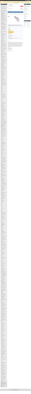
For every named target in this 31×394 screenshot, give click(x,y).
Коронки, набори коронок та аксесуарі (3, 132)
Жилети (1, 211)
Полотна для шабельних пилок (3, 162)
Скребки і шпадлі (2, 219)
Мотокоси (2, 221)
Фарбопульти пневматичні (3, 311)
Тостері (1, 322)
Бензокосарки (2, 222)
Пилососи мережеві (3, 326)
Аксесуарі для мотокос (3, 282)
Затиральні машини (3, 50)
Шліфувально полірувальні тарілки (3, 176)
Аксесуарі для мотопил (3, 284)
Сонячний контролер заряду (3, 59)
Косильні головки (2, 178)
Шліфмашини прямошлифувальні (3, 125)
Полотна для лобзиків (3, 168)
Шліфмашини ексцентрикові (3, 130)
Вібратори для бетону (3, 43)
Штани (1, 203)
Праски (1, 321)
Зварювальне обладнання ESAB (3, 9)
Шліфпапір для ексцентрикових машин (3, 167)
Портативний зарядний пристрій (3, 57)
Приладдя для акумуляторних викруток (3, 293)
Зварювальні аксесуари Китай (3, 20)
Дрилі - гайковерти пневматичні (3, 310)
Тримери (2, 202)
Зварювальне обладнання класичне (3, 31)
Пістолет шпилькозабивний (3, 273)
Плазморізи (2, 199)
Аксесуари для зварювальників (2, 64)
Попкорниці (2, 327)
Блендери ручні (2, 324)
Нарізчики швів (2, 36)
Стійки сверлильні (2, 37)
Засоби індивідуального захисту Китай (3, 15)
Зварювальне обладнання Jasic (3, 6)
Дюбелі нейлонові (2, 298)
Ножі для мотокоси (3, 179)
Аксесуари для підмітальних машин (3, 300)
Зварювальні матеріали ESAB (3, 11)
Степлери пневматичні (3, 275)
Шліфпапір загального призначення (3, 290)
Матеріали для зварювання (3, 10)
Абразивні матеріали (3, 29)
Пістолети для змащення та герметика (3, 84)
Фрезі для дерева (3, 182)
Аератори (2, 215)
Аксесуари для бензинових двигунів (3, 47)
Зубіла (1, 137)
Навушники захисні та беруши (3, 198)
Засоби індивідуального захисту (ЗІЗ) (3, 17)
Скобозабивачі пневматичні (3, 274)
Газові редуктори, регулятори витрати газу (3, 23)
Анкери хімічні (2, 39)
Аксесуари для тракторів (3, 232)
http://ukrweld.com (26, 12)
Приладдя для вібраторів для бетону (3, 45)
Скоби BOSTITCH (2, 276)
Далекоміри (2, 141)
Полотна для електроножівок (2, 270)
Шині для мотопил (2, 181)
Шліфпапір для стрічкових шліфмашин (3, 165)
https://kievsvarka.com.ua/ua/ (26, 14)
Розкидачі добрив (2, 279)
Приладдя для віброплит (3, 44)
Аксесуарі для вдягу (3, 212)
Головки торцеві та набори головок (3, 354)
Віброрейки (2, 52)
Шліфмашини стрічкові (3, 129)
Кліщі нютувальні (2, 217)
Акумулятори (2, 65)
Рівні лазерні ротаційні (3, 142)
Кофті (1, 210)
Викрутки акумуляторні (3, 213)
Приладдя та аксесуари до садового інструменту (3, 373)
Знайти (21, 6)
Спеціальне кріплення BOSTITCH (3, 302)
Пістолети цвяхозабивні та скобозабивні (3, 143)
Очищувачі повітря (3, 328)
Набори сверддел (2, 136)
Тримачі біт (2, 170)
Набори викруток (2, 82)
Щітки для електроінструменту (3, 174)
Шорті (1, 204)
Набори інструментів (3, 374)
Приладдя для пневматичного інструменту (3, 313)
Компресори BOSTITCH (3, 272)
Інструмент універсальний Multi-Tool (3, 135)
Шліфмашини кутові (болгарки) (3, 127)
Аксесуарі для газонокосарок (2, 201)
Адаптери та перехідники (3, 192)
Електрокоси (2, 138)
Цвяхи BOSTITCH (2, 277)
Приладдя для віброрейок (3, 53)
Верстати (2, 140)
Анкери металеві (2, 297)
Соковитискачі (2, 325)
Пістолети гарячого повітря (3, 83)
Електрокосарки (2, 223)
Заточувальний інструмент (3, 283)
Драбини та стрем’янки (3, 377)
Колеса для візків (2, 375)
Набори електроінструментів (3, 185)
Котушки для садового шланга (3, 378)
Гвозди (1, 30)
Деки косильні (2, 285)
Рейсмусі (2, 301)
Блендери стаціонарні (3, 323)
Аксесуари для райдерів (3, 286)
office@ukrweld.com (26, 16)
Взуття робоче (2, 208)
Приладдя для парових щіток (3, 287)
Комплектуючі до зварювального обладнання (3, 18)
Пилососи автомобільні (3, 278)
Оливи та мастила (2, 38)
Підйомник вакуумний (3, 214)
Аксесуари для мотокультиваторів (2, 231)
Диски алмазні (2, 169)
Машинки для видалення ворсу (3, 330)
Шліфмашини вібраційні (3, 128)
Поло (1, 207)
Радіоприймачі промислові (3, 184)
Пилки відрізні (2, 190)
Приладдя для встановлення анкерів (3, 41)
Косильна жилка (2, 177)
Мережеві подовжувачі (3, 376)
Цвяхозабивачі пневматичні (3, 271)
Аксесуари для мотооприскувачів (2, 281)
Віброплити (2, 42)
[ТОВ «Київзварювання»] (10, 8)
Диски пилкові (2, 131)
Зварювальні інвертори (3, 62)
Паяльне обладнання (3, 28)
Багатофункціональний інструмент (3, 66)
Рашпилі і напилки (2, 218)
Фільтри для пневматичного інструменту (3, 320)
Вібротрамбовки (2, 49)
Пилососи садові (2, 139)
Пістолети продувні (3, 312)
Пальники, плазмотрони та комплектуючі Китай (3, 27)
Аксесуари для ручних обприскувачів (3, 224)
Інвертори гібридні (3, 60)
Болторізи (2, 292)
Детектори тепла (2, 216)
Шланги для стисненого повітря (3, 317)
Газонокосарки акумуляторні (3, 183)
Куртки (1, 209)
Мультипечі (2, 329)
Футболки (2, 205)
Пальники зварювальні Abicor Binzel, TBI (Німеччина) (3, 13)
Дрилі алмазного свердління (2, 35)
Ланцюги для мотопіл (3, 180)
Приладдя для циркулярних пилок (3, 171)
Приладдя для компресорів (3, 48)
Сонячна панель (2, 58)
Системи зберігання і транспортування (3, 353)
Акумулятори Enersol (3, 61)
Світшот (1, 206)
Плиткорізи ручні (2, 51)
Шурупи (1, 191)
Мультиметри (2, 291)
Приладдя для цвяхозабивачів (2, 189)
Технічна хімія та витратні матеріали (3, 22)
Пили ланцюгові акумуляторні (2, 193)
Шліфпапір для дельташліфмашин (3, 164)
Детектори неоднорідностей (2, 233)
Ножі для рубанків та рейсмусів (3, 80)
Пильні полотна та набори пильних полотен (3, 365)
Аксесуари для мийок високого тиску (3, 296)
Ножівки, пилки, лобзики (3, 81)
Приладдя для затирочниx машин (3, 54)
